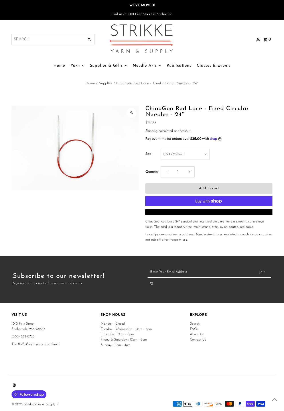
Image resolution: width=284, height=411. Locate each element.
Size (148, 154)
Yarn (75, 66)
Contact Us (198, 339)
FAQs (194, 329)
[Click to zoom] (131, 113)
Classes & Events (214, 66)
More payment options (209, 212)
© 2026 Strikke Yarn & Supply (34, 404)
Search (195, 323)
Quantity (151, 171)
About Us (197, 334)
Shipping (151, 131)
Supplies (105, 83)
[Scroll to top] (275, 399)
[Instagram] (151, 285)
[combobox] (48, 39)
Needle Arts (145, 66)
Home (59, 66)
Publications (179, 66)
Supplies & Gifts (106, 66)
